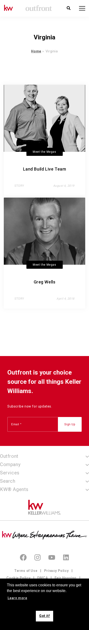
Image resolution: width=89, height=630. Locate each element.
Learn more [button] (17, 598)
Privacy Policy (56, 571)
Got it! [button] (44, 616)
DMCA (42, 578)
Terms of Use (25, 571)
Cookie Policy (18, 578)
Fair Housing (65, 578)
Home (36, 51)
